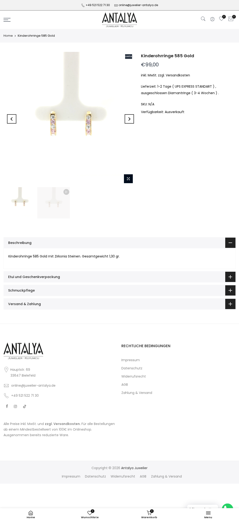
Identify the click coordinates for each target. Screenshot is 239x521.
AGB (124, 384)
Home (8, 35)
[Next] (129, 119)
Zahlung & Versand (136, 392)
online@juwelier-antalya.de (138, 5)
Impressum (130, 360)
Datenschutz (131, 368)
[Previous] (11, 119)
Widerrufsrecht (133, 376)
